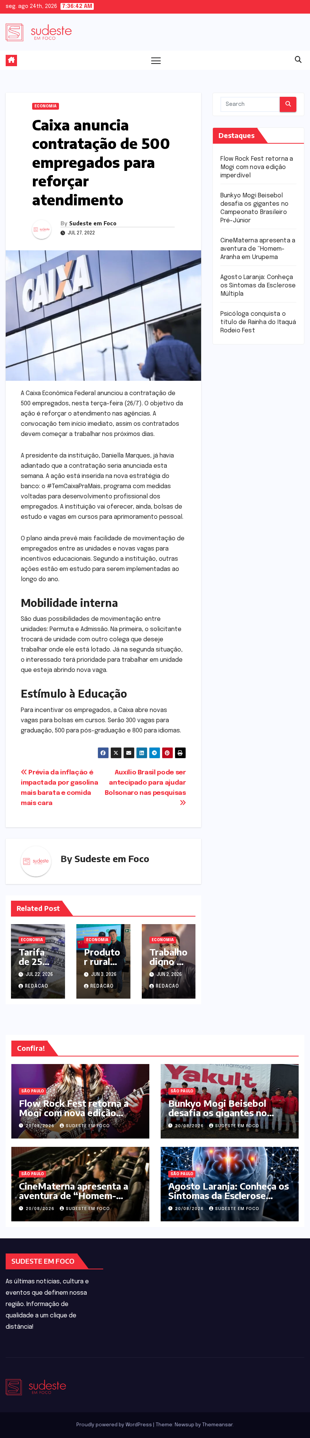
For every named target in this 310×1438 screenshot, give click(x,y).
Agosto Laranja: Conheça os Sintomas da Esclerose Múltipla (258, 285)
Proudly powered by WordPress (114, 1424)
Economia (45, 106)
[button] (298, 60)
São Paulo (32, 1091)
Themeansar (217, 1424)
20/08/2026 (41, 1126)
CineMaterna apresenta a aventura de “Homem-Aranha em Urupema (258, 249)
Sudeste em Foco (92, 223)
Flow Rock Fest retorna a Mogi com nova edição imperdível (256, 167)
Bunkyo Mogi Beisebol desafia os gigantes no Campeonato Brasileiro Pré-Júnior (228, 1117)
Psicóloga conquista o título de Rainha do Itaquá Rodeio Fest (258, 322)
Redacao (36, 986)
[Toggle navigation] (156, 60)
